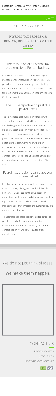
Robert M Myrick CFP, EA (28, 26)
